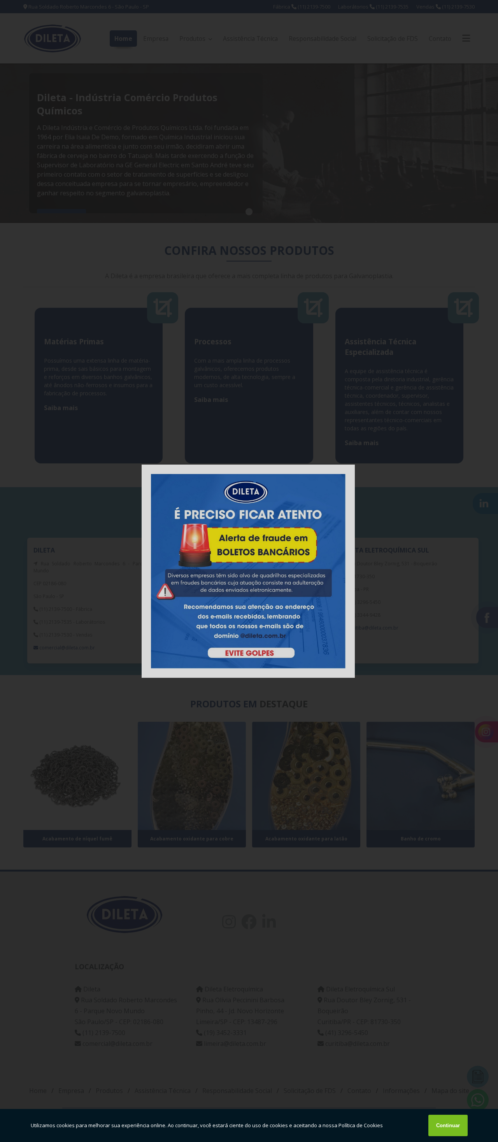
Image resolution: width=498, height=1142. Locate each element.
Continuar (448, 1125)
